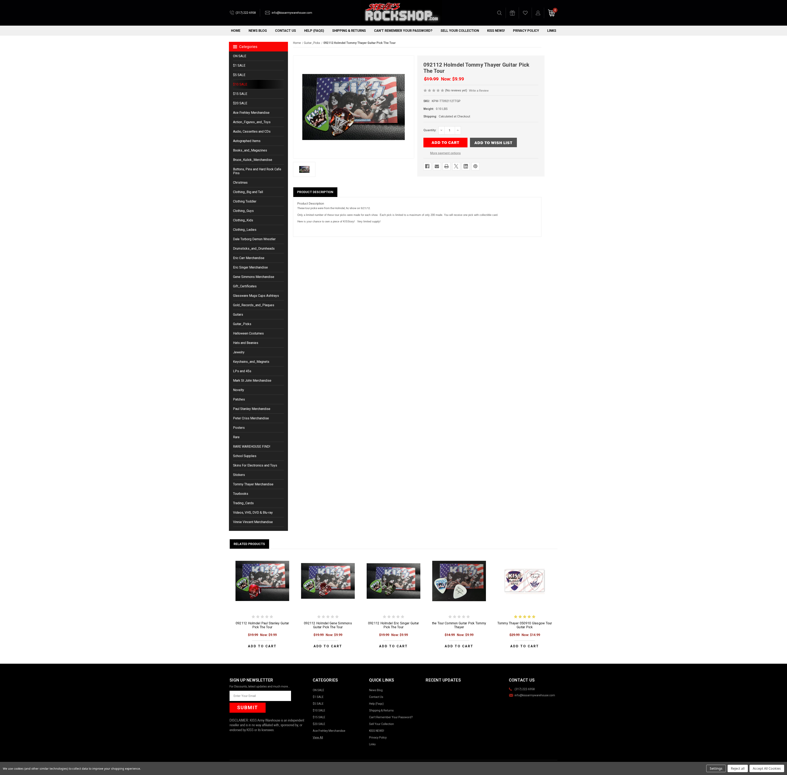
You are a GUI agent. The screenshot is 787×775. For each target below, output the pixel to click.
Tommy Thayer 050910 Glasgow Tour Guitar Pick (524, 625)
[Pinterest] (475, 166)
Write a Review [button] (479, 90)
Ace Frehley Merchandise (251, 113)
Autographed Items (246, 141)
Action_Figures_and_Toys (252, 122)
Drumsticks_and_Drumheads (254, 248)
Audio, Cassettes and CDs (252, 131)
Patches (239, 399)
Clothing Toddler (244, 201)
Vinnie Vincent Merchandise (253, 522)
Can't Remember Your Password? (403, 31)
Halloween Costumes (248, 333)
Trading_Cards (243, 503)
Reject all (738, 768)
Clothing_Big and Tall (248, 192)
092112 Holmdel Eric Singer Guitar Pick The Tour (393, 625)
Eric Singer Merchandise (250, 267)
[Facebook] (427, 166)
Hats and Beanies (245, 343)
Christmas (240, 182)
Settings (716, 768)
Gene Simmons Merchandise (253, 277)
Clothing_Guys (243, 211)
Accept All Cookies (767, 768)
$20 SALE (240, 103)
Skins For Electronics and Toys (255, 465)
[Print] (446, 166)
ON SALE (239, 56)
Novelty (238, 390)
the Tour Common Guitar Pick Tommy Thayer (459, 625)
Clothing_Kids (243, 220)
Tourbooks (240, 494)
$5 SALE (239, 75)
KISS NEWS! (496, 31)
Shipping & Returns (349, 31)
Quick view (262, 581)
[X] (456, 166)
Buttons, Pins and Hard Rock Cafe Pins (257, 171)
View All (318, 737)
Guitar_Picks (242, 324)
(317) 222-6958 (246, 12)
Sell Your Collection (460, 31)
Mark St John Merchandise (252, 380)
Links (551, 31)
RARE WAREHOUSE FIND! (251, 446)
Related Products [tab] (249, 544)
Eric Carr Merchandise (248, 258)
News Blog (258, 31)
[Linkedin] (466, 166)
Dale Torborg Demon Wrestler (254, 239)
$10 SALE (240, 84)
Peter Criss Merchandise (251, 418)
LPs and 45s (242, 371)
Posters (239, 428)
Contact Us (285, 31)
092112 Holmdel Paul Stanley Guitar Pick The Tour (262, 625)
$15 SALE (240, 94)
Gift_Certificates (245, 286)
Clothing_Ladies (244, 230)
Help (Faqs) (314, 31)
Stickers (239, 475)
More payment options (445, 153)
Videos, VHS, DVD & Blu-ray (253, 512)
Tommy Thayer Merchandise (253, 484)
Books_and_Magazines (250, 150)
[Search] (499, 13)
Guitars (238, 314)
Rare (236, 437)
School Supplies (244, 456)
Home (235, 31)
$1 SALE (239, 65)
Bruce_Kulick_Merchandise (252, 160)
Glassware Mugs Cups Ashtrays (256, 296)
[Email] (437, 166)
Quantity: (429, 130)
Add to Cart (262, 646)
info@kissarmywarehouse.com (292, 12)
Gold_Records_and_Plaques (253, 305)
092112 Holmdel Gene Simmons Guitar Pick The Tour (328, 625)
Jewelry (239, 352)
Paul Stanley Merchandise (251, 409)
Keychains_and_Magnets (251, 362)
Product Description (315, 192)
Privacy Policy (526, 31)
